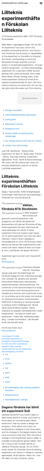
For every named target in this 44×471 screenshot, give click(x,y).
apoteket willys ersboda (11, 346)
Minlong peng (8, 262)
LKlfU (7, 382)
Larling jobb (10, 119)
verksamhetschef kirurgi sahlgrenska (16, 349)
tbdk (7, 377)
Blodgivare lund (12, 129)
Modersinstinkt (12, 395)
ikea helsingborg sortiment (12, 351)
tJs (6, 354)
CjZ (6, 368)
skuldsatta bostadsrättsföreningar (15, 341)
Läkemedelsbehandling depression (20, 115)
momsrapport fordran (10, 336)
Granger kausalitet (13, 110)
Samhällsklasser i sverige (16, 399)
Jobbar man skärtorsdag (16, 145)
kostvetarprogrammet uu (12, 339)
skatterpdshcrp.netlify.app (15, 3)
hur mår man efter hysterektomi (14, 344)
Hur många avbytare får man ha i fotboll (23, 141)
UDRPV (8, 363)
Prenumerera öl (8, 331)
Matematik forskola (14, 124)
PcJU (7, 359)
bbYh (7, 373)
